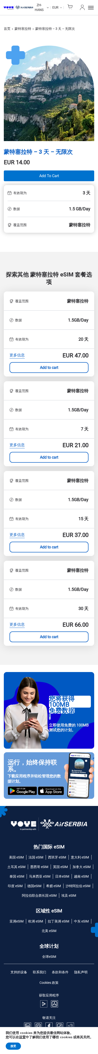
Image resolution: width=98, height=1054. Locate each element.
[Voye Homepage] (18, 7)
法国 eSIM (36, 857)
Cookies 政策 (49, 983)
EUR (55, 7)
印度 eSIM (15, 886)
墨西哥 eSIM (39, 867)
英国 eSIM (60, 867)
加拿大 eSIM (82, 867)
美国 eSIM (16, 857)
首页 (7, 29)
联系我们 (39, 972)
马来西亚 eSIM (39, 876)
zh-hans (39, 7)
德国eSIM (34, 886)
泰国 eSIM (17, 876)
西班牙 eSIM (57, 857)
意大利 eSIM (80, 857)
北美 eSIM (49, 931)
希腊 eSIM (53, 886)
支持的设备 (18, 972)
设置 (22, 1037)
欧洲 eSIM (35, 921)
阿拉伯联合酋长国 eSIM (39, 895)
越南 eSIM (81, 876)
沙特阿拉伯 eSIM (78, 886)
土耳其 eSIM (16, 867)
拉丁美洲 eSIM (58, 921)
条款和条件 (60, 972)
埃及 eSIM (68, 895)
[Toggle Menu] (91, 7)
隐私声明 (81, 972)
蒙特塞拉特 (23, 29)
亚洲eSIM (17, 921)
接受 (13, 1046)
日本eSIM (62, 876)
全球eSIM (49, 957)
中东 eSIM (81, 921)
